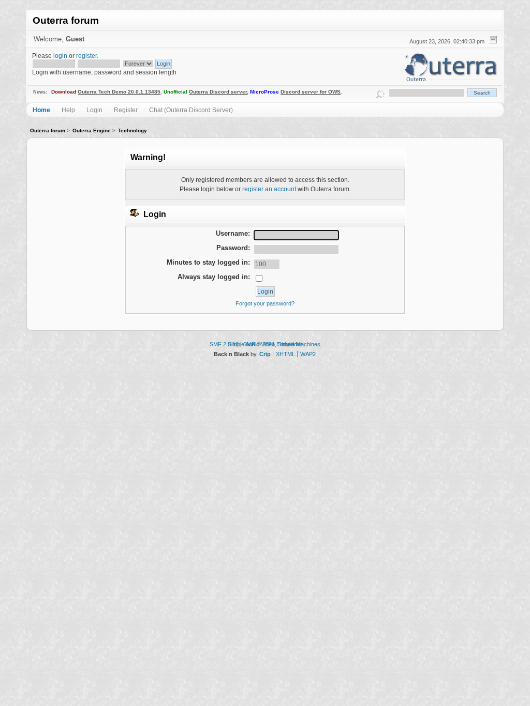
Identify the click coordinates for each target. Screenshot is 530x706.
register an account (269, 189)
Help (68, 109)
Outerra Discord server (218, 92)
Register (126, 109)
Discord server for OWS (311, 92)
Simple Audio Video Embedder (265, 344)
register (86, 55)
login (60, 55)
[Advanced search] (380, 93)
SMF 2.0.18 (224, 344)
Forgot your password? (265, 303)
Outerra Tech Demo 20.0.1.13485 (119, 92)
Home (41, 109)
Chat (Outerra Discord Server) (191, 109)
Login (94, 109)
